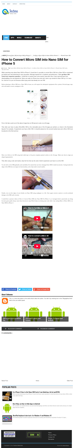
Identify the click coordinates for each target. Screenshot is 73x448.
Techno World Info (18, 445)
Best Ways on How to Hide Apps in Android (26, 404)
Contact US (51, 437)
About (8, 4)
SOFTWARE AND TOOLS (11, 47)
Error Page (22, 4)
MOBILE (19, 38)
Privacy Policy (52, 435)
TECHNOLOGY (28, 38)
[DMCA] (34, 434)
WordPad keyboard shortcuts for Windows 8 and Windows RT (32, 415)
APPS (12, 38)
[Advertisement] (46, 22)
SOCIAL (15, 42)
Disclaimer (51, 439)
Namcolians (66, 445)
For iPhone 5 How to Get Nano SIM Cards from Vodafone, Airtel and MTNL (36, 392)
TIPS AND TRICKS (25, 42)
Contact (15, 4)
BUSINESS (7, 42)
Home (3, 4)
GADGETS (38, 38)
